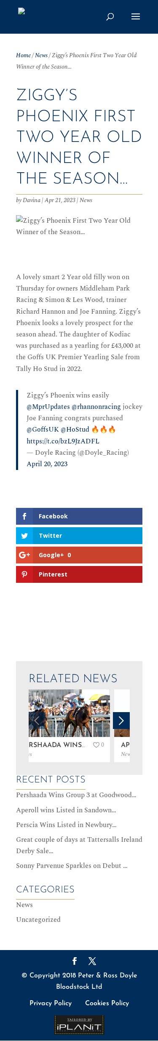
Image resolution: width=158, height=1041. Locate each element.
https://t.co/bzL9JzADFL (63, 441)
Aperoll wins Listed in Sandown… (66, 810)
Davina (31, 200)
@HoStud (75, 429)
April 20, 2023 (47, 464)
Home (23, 55)
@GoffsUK (43, 429)
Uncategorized (38, 920)
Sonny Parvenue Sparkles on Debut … (72, 866)
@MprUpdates (48, 407)
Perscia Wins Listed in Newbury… (66, 825)
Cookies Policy (107, 1003)
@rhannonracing (96, 407)
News (41, 55)
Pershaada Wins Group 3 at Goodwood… (76, 795)
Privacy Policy (50, 1003)
